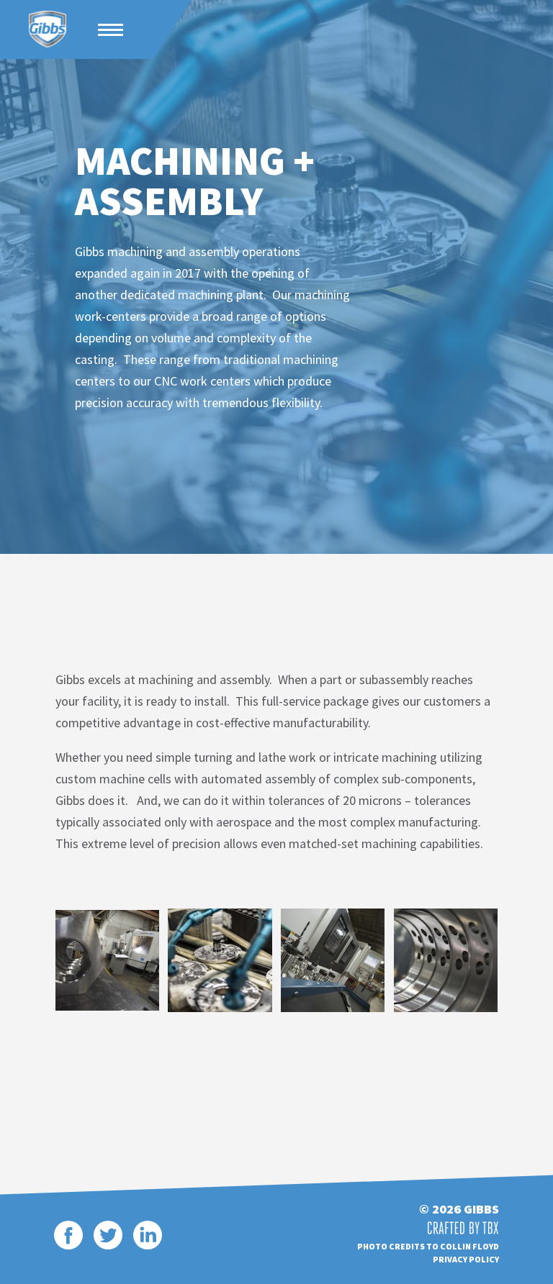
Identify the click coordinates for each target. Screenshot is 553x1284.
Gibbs (47, 29)
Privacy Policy (466, 1259)
